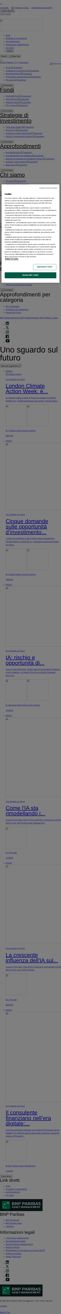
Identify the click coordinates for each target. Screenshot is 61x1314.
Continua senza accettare (48, 188)
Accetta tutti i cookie (30, 275)
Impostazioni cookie (44, 267)
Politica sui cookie (11, 259)
